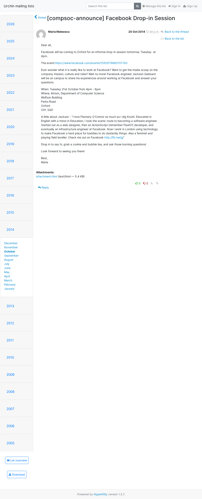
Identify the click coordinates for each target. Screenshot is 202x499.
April (7, 276)
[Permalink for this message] (157, 183)
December (11, 243)
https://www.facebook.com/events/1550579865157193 (91, 63)
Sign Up (191, 6)
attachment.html (46, 176)
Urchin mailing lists (19, 6)
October (9, 251)
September (11, 255)
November (11, 247)
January (9, 288)
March (8, 280)
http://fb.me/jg (113, 137)
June (7, 268)
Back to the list (174, 38)
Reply (45, 187)
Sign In (175, 6)
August (8, 259)
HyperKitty (101, 494)
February (10, 284)
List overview (18, 460)
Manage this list (155, 6)
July (6, 263)
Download (18, 474)
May (7, 272)
